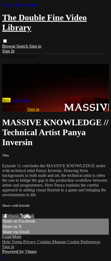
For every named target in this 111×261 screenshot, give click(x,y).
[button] (5, 41)
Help (7, 241)
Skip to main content (19, 4)
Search (22, 46)
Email (29, 216)
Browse (9, 46)
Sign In (8, 51)
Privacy (30, 241)
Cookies (44, 241)
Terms (17, 241)
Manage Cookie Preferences (76, 241)
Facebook (11, 216)
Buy (6, 100)
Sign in (35, 46)
